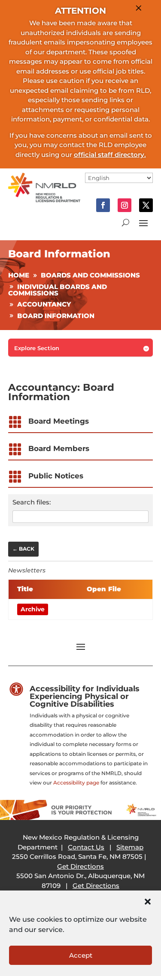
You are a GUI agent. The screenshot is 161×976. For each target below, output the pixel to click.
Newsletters (27, 570)
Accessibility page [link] (76, 782)
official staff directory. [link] (110, 154)
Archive (33, 609)
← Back (23, 548)
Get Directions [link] (80, 866)
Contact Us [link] (86, 847)
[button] (147, 901)
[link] (44, 200)
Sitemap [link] (129, 847)
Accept (80, 955)
